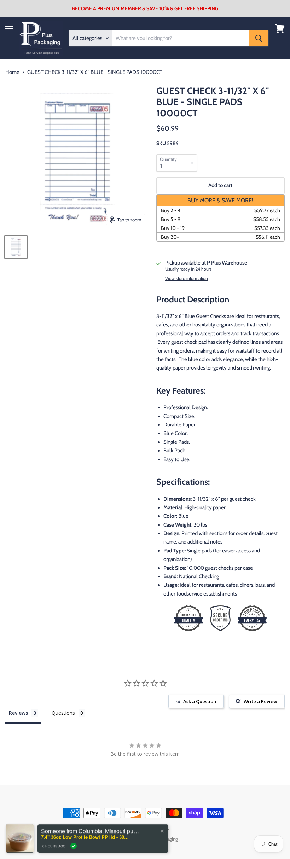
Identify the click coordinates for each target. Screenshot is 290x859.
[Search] (258, 38)
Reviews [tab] (18, 712)
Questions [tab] (63, 712)
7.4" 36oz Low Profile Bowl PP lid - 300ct (85, 833)
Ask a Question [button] (199, 701)
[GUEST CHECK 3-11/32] (16, 247)
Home (12, 72)
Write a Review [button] (260, 701)
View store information (186, 278)
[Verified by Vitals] (73, 842)
